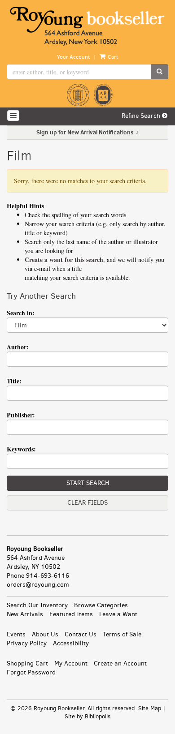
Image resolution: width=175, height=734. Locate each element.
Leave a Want (118, 614)
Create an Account (120, 663)
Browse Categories (101, 605)
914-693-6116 (47, 575)
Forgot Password (31, 672)
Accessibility (71, 643)
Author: (18, 347)
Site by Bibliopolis (87, 716)
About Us (45, 634)
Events (16, 634)
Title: (14, 381)
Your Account (73, 56)
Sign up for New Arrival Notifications (85, 132)
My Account (71, 663)
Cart (112, 56)
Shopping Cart (27, 663)
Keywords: (21, 449)
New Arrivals (25, 614)
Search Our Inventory (37, 605)
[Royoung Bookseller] (87, 26)
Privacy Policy (27, 643)
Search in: (21, 313)
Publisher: (21, 415)
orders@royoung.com (38, 584)
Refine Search (142, 116)
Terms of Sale (122, 634)
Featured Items (71, 614)
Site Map (149, 708)
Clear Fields (87, 502)
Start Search (87, 483)
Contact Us (80, 634)
